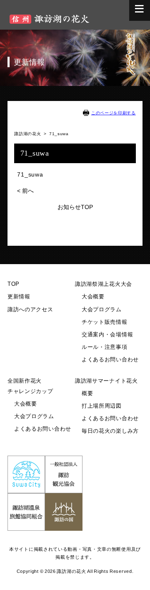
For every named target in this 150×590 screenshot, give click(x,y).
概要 (87, 393)
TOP (14, 284)
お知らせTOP (75, 207)
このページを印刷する (113, 113)
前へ (25, 190)
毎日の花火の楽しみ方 (110, 431)
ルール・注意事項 (105, 347)
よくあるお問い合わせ (110, 360)
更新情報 (19, 297)
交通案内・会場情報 (107, 335)
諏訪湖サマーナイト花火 (106, 381)
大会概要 (93, 297)
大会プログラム (102, 310)
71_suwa (30, 174)
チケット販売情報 (105, 322)
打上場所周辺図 (102, 406)
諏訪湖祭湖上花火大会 (103, 284)
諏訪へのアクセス (30, 310)
